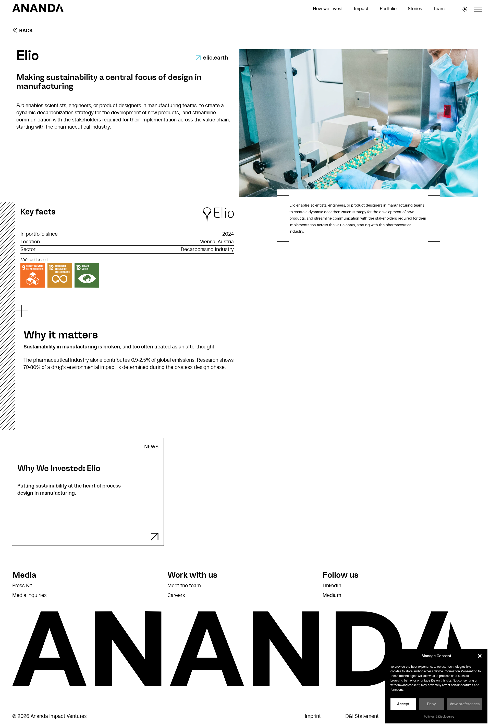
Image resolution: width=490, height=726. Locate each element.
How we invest (328, 9)
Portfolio (388, 9)
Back (26, 30)
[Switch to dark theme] (464, 9)
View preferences (465, 704)
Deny (431, 704)
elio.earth (215, 58)
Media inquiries (29, 595)
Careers (176, 595)
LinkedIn (332, 585)
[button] (479, 656)
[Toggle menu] (478, 9)
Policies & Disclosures (439, 716)
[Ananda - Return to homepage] (38, 9)
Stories (415, 9)
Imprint (313, 716)
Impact (361, 9)
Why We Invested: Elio (58, 468)
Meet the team (184, 585)
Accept (403, 704)
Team (439, 9)
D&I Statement (362, 716)
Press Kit (22, 585)
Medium (332, 595)
